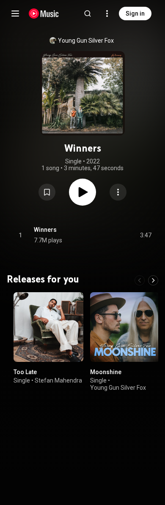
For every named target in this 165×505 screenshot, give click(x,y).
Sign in (135, 13)
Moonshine (105, 372)
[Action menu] (118, 192)
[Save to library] (47, 192)
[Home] (44, 13)
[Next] (153, 280)
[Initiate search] (87, 13)
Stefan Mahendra (58, 380)
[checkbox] (145, 235)
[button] (46, 192)
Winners (45, 229)
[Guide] (15, 13)
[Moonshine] (125, 327)
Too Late (25, 372)
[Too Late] (48, 327)
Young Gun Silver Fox (86, 40)
